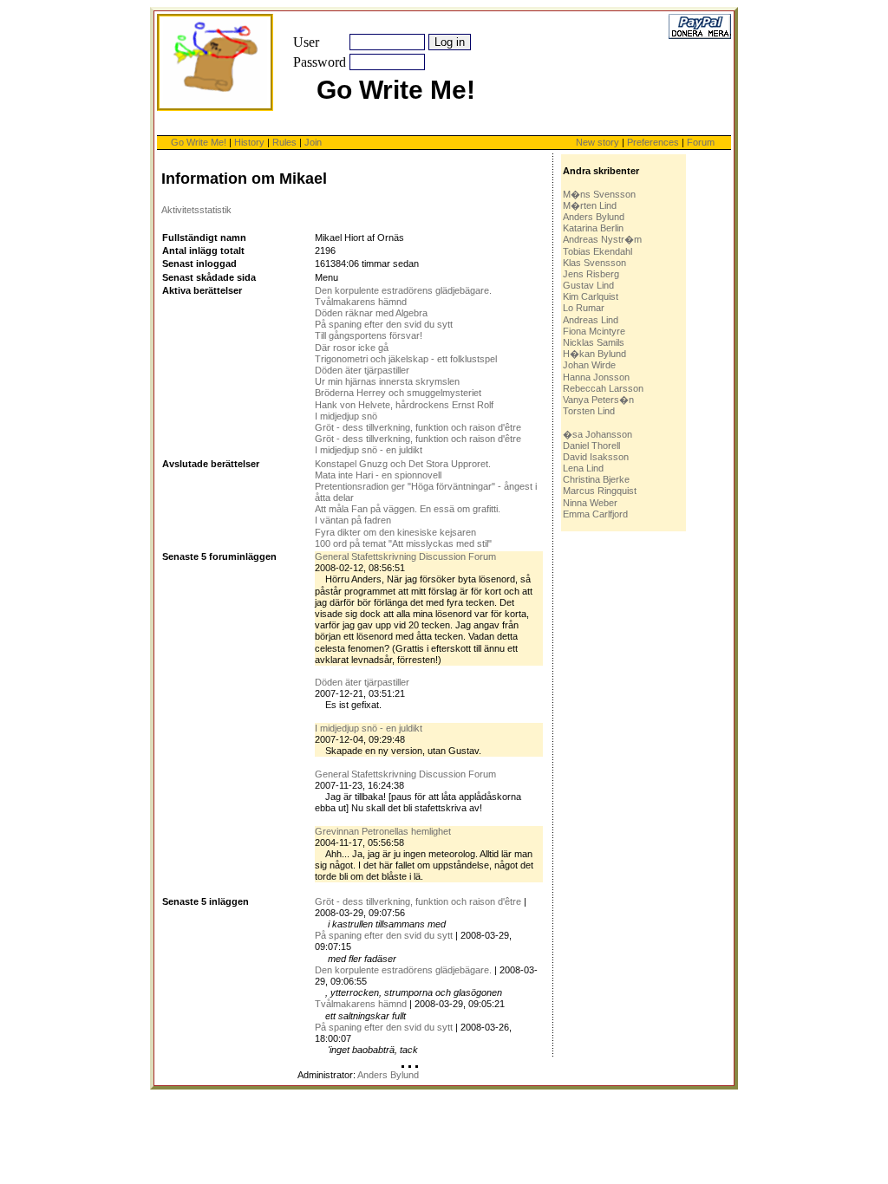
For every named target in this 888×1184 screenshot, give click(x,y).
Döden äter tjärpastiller (362, 370)
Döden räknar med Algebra (371, 313)
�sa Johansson (597, 434)
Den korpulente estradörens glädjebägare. (403, 290)
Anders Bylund (593, 216)
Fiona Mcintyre (594, 331)
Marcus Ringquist (600, 490)
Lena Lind (583, 468)
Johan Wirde (589, 365)
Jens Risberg (591, 274)
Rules (284, 142)
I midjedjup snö (346, 416)
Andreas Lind (590, 320)
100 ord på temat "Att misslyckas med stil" (403, 543)
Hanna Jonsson (596, 377)
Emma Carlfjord (595, 514)
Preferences (654, 142)
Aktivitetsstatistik (196, 210)
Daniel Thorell (591, 445)
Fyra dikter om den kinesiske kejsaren (395, 532)
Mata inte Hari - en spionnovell (378, 475)
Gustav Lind (588, 285)
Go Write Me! (198, 142)
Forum (701, 142)
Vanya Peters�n (598, 399)
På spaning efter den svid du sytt (384, 324)
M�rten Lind (590, 205)
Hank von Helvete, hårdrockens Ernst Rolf (404, 405)
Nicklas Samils (593, 342)
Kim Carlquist (590, 296)
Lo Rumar (583, 308)
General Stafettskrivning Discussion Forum (405, 556)
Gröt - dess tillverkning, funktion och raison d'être (418, 427)
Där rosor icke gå (351, 347)
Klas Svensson (594, 262)
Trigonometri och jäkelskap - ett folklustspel (406, 359)
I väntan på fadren (353, 520)
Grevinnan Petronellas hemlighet (383, 831)
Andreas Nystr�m (602, 239)
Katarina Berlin (593, 228)
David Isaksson (596, 457)
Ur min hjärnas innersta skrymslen (387, 381)
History (249, 142)
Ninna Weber (590, 503)
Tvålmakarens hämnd (361, 301)
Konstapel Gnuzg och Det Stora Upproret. (403, 464)
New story (597, 142)
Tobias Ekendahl (597, 251)
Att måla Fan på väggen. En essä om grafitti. (407, 509)
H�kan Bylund (594, 353)
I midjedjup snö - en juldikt (368, 450)
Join (313, 142)
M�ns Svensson (599, 194)
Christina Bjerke (596, 479)
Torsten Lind (589, 411)
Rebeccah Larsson (603, 388)
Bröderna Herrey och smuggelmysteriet (398, 392)
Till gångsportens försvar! (368, 335)
